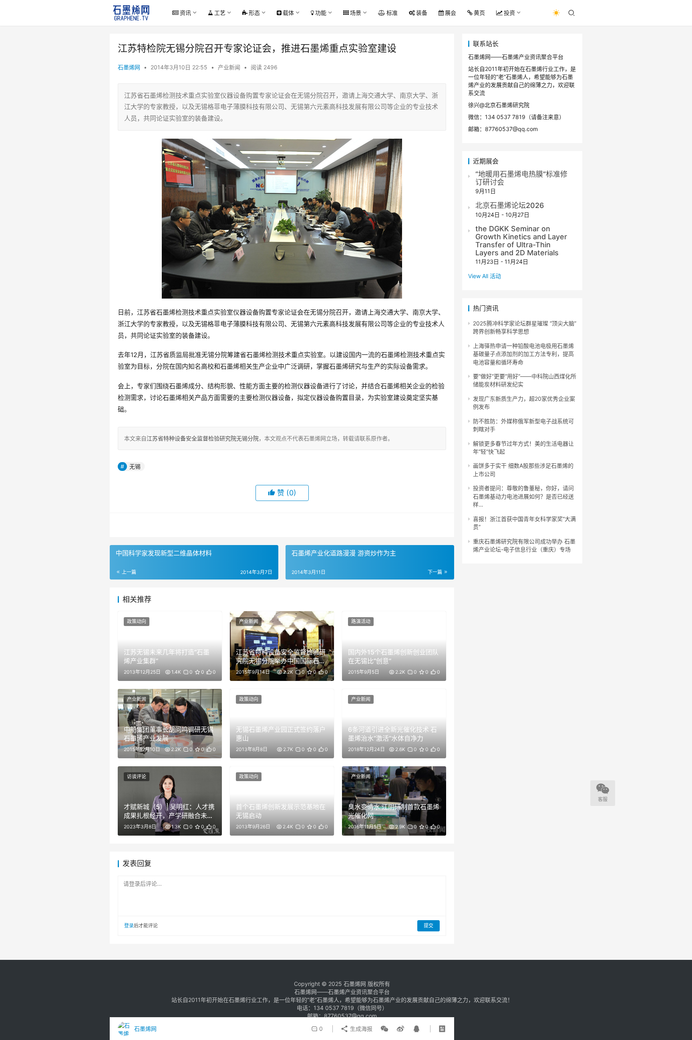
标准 (392, 12)
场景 (355, 12)
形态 (254, 12)
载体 (288, 12)
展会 (450, 12)
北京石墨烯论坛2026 (509, 205)
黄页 (479, 12)
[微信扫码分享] (384, 1029)
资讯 (185, 12)
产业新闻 (229, 67)
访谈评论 (136, 776)
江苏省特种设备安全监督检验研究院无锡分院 (203, 438)
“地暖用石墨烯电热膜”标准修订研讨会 (521, 178)
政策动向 (136, 621)
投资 (509, 12)
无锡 (135, 466)
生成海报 (360, 1028)
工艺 (219, 12)
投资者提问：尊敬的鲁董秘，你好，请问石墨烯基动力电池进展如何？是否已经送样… (523, 496)
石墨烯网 (129, 67)
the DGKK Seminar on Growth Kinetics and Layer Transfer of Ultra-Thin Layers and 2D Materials (521, 240)
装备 (421, 12)
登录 (129, 926)
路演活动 (360, 621)
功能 (320, 12)
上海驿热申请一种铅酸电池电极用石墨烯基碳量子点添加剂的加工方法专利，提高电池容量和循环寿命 (523, 354)
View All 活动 (484, 276)
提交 (428, 926)
